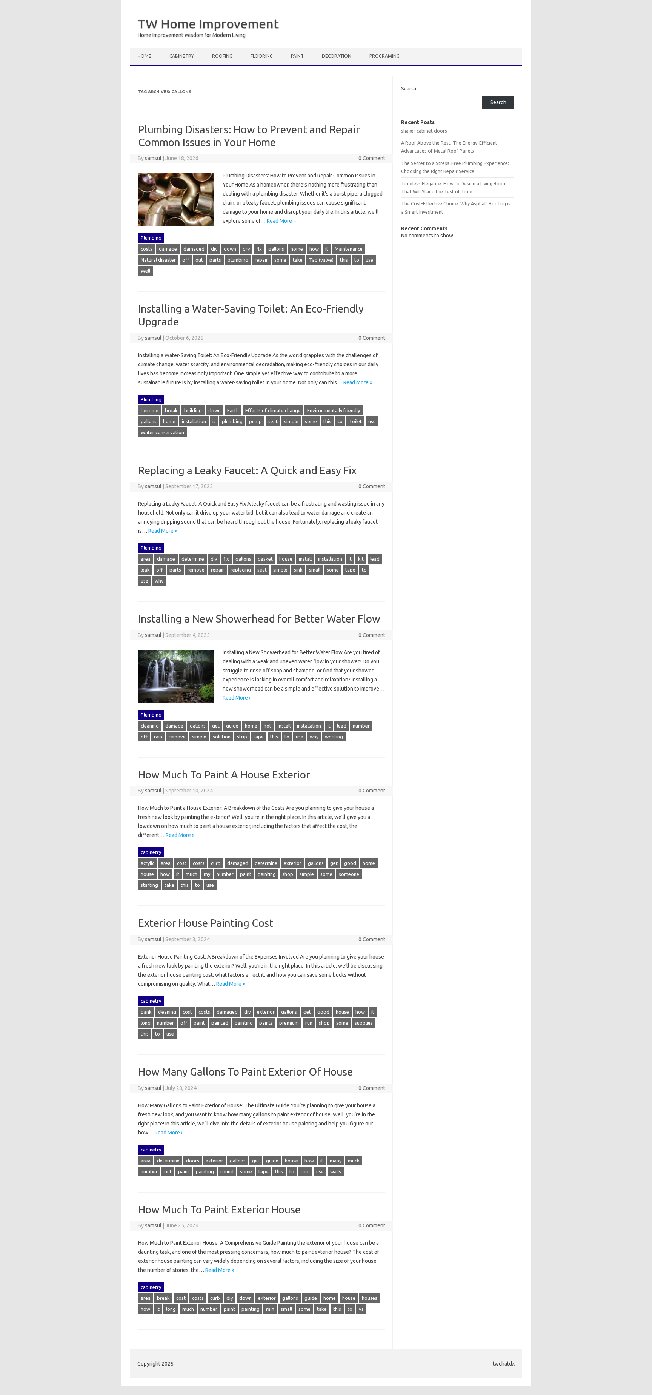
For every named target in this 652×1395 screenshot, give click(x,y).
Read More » (281, 221)
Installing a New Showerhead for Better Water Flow (259, 618)
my (207, 874)
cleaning (150, 725)
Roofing (222, 56)
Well (145, 270)
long (146, 1022)
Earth (233, 410)
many (335, 1160)
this (344, 259)
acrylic (147, 863)
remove (196, 569)
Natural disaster (158, 259)
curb (216, 863)
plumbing (238, 259)
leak (145, 569)
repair (261, 259)
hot (267, 725)
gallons (276, 248)
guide (232, 725)
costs (146, 248)
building (193, 410)
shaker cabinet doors (424, 130)
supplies (364, 1022)
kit (361, 558)
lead (375, 558)
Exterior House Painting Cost (205, 923)
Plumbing (151, 237)
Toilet (355, 421)
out (199, 259)
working (334, 736)
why (159, 580)
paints (266, 1022)
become (149, 410)
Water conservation (162, 432)
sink (298, 569)
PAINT (297, 56)
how (314, 248)
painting (267, 874)
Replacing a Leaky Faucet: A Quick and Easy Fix (247, 470)
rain (158, 736)
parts (215, 259)
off (185, 259)
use (369, 259)
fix (259, 248)
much (191, 874)
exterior (292, 863)
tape (350, 569)
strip (242, 736)
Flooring (262, 56)
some (280, 259)
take (298, 259)
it (326, 248)
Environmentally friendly (333, 410)
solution (222, 736)
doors (192, 1160)
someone (349, 874)
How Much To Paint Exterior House (219, 1209)
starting (149, 885)
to (356, 259)
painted (219, 1022)
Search (408, 88)
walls (335, 1171)
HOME (144, 56)
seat (273, 421)
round (227, 1171)
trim (305, 1171)
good (350, 863)
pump (255, 421)
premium (289, 1022)
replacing (241, 569)
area (146, 558)
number (361, 725)
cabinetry (181, 56)
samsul (153, 158)
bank (146, 1011)
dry (246, 248)
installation (194, 421)
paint (245, 874)
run (308, 1022)
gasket (265, 558)
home (297, 248)
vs (361, 1309)
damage (168, 248)
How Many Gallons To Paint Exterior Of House (245, 1071)
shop (287, 874)
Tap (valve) (321, 259)
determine (192, 558)
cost (181, 863)
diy (214, 248)
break (171, 410)
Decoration (336, 56)
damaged (194, 248)
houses (369, 1298)
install (305, 558)
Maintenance (349, 248)
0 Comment (371, 158)
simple (291, 421)
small (314, 569)
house (285, 558)
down (230, 248)
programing (384, 56)
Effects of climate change (273, 410)
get (216, 725)
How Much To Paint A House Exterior (224, 774)
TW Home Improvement (208, 23)
